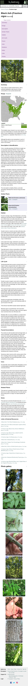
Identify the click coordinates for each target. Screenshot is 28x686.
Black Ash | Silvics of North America (10, 446)
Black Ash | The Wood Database (9, 422)
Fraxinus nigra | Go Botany (8, 437)
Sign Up (24, 669)
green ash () (16, 404)
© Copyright (10, 678)
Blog (15, 669)
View (10, 199)
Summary (4, 22)
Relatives (4, 47)
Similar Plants (5, 32)
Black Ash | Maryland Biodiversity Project (11, 457)
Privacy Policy (17, 678)
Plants (6, 9)
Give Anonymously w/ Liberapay (16, 675)
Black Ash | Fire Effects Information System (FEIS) (14, 424)
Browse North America (13, 671)
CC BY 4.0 (17, 81)
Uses (3, 44)
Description (5, 28)
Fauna (3, 41)
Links (3, 53)
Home (2, 9)
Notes (3, 50)
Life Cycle (4, 38)
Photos (4, 56)
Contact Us (19, 669)
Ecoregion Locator (22, 671)
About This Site (21, 422)
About (12, 669)
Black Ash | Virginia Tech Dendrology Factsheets (13, 442)
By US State (11, 672)
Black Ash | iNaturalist (7, 439)
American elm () (18, 225)
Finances (11, 677)
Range (3, 25)
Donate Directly (11, 674)
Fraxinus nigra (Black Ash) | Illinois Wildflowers (13, 428)
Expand (8, 93)
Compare (14, 199)
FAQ (15, 677)
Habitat (4, 35)
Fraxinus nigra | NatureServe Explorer (11, 453)
